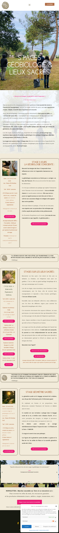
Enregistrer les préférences (49, 526)
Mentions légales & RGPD (34, 530)
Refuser (37, 526)
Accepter (27, 526)
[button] (56, 506)
